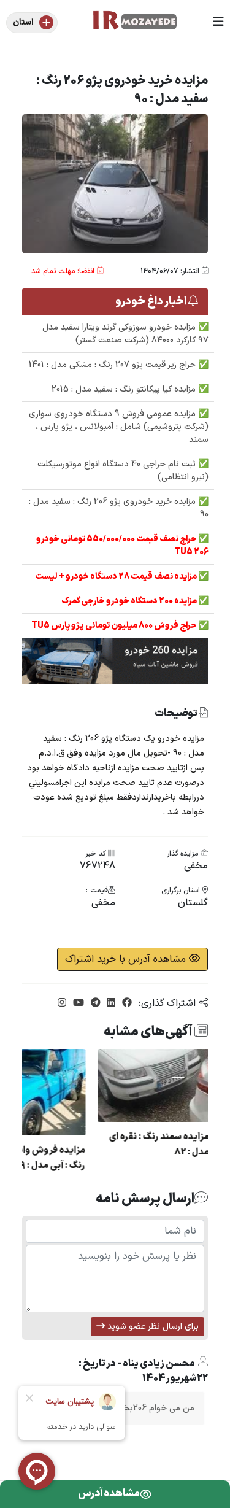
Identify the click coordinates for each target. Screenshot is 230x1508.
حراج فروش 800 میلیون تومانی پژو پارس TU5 (114, 625)
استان (23, 23)
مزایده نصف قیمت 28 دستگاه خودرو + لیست (116, 576)
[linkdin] (109, 1003)
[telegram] (94, 1003)
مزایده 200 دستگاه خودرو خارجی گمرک (129, 601)
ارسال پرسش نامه (145, 1199)
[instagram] (62, 1003)
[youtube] (77, 1003)
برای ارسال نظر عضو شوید (152, 1326)
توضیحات (177, 714)
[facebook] (125, 1003)
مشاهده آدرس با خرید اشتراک (127, 959)
